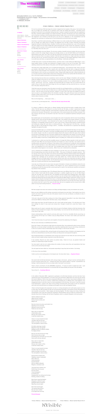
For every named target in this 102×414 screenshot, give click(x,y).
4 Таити (57, 8)
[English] (18, 26)
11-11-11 (75, 13)
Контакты (19, 55)
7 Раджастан (80, 8)
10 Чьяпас (81, 11)
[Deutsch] (27, 26)
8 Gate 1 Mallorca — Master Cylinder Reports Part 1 (44, 400)
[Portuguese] (24, 26)
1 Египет (61, 2)
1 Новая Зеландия (70, 2)
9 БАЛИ (74, 11)
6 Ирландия (71, 8)
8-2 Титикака (66, 11)
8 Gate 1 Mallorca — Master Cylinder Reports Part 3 (72, 400)
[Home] (31, 7)
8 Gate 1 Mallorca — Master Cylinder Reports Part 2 (58, 26)
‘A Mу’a (82, 13)
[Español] (21, 26)
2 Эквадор (81, 2)
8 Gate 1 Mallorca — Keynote (22, 35)
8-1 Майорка (57, 11)
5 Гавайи (63, 8)
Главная (18, 52)
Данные (18, 54)
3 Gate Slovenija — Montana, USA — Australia (71, 5)
